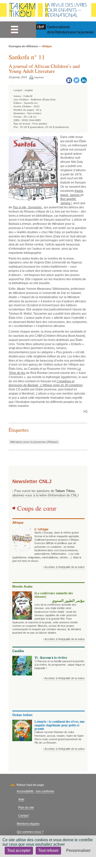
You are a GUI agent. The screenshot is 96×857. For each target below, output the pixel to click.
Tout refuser (48, 850)
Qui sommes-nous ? (30, 832)
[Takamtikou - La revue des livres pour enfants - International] (48, 10)
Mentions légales (28, 824)
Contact (23, 815)
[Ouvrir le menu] (14, 29)
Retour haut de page (30, 785)
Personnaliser (78, 850)
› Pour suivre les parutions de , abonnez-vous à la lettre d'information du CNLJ (45, 493)
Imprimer (39, 77)
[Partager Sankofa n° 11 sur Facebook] (69, 80)
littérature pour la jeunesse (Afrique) (34, 442)
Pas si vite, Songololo (27, 207)
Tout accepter (19, 850)
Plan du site (26, 807)
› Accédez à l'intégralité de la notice (64, 567)
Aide (21, 799)
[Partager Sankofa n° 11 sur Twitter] (76, 80)
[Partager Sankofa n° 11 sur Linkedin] (83, 80)
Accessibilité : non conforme (35, 791)
